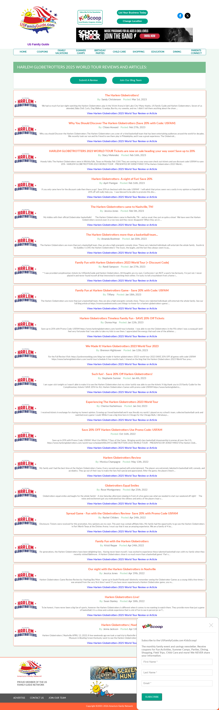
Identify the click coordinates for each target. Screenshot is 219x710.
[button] (211, 625)
